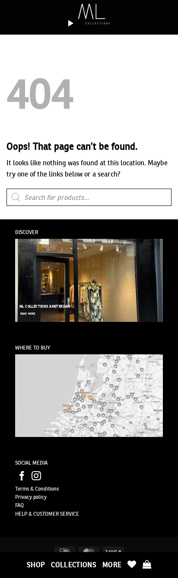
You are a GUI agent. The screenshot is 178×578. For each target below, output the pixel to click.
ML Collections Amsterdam (44, 306)
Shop (36, 564)
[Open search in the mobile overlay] (89, 197)
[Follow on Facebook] (22, 476)
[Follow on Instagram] (36, 476)
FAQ (19, 505)
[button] (147, 564)
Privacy (23, 497)
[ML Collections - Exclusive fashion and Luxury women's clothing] (89, 15)
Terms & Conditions (37, 488)
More (111, 564)
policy (39, 497)
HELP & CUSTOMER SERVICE (47, 514)
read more (27, 313)
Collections (73, 564)
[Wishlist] (131, 564)
